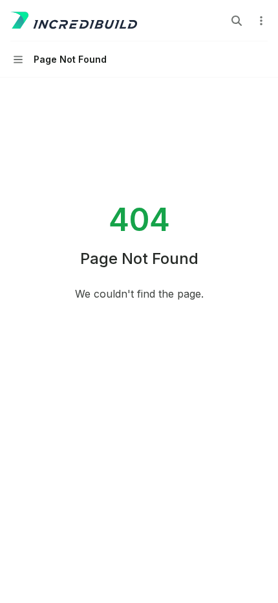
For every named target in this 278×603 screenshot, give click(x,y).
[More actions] (261, 21)
